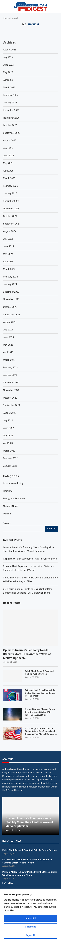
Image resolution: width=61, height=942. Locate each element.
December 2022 (11, 382)
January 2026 (10, 102)
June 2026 (8, 64)
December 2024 (11, 201)
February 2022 (10, 458)
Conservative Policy (13, 483)
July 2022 (8, 420)
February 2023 (10, 367)
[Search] (57, 6)
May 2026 (8, 72)
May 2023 (8, 344)
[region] (30, 915)
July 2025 (8, 148)
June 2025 (8, 155)
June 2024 (8, 246)
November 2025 (11, 117)
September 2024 (11, 223)
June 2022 (8, 428)
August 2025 (9, 140)
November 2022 (11, 390)
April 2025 (8, 170)
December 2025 (11, 110)
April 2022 (8, 443)
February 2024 (10, 276)
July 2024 (8, 238)
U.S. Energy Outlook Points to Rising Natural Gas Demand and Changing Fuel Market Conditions (41, 731)
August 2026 (9, 49)
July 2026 (8, 57)
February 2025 (10, 185)
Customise (30, 926)
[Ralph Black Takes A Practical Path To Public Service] (12, 676)
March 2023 (9, 360)
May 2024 (8, 254)
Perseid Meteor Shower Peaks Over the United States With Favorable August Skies (40, 712)
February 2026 (10, 95)
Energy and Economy (14, 498)
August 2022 (9, 412)
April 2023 (8, 352)
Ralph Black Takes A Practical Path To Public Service (30, 558)
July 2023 (8, 329)
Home (6, 18)
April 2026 (8, 80)
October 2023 (10, 307)
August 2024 (9, 231)
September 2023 (11, 314)
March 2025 (9, 178)
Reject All (30, 935)
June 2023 (8, 337)
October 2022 (10, 397)
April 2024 (8, 261)
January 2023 (10, 375)
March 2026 (9, 87)
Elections (8, 491)
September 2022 (11, 405)
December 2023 (11, 291)
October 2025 (10, 125)
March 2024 (9, 269)
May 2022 (8, 435)
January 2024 (10, 284)
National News (10, 506)
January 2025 (10, 193)
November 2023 (11, 299)
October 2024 (10, 216)
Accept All (30, 918)
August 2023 (9, 322)
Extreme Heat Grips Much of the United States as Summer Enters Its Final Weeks (40, 693)
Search (7, 523)
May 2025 (8, 163)
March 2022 (9, 450)
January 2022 (10, 465)
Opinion (7, 513)
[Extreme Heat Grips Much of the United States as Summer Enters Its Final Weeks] (12, 695)
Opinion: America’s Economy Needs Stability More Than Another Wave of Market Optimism (27, 654)
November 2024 (11, 208)
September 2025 (11, 132)
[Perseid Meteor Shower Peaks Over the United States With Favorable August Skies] (12, 714)
